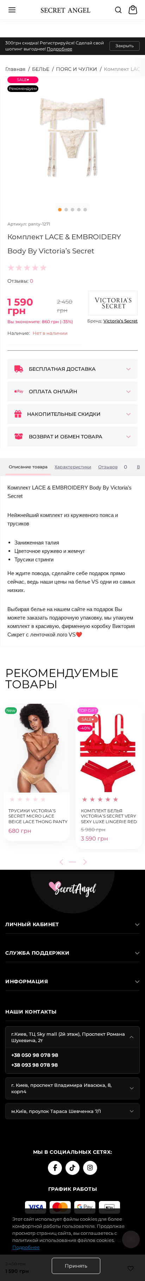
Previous (62, 862)
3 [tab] (72, 209)
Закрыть (124, 45)
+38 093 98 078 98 (34, 1065)
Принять (76, 1266)
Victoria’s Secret (120, 321)
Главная (15, 69)
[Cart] (134, 10)
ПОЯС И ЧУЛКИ (76, 69)
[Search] (118, 10)
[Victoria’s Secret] (113, 303)
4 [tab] (79, 209)
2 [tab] (66, 209)
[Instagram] (90, 1168)
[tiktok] (72, 1168)
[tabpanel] (72, 137)
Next (84, 862)
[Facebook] (55, 1168)
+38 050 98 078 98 (34, 1055)
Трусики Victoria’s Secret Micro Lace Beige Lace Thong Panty (38, 815)
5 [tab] (85, 209)
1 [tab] (60, 209)
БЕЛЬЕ (40, 69)
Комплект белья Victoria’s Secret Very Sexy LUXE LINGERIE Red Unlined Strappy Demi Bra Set (109, 815)
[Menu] (12, 10)
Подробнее (59, 48)
